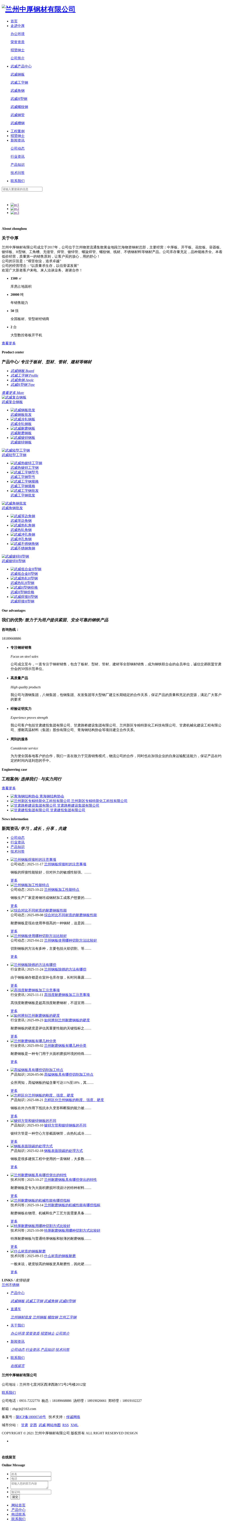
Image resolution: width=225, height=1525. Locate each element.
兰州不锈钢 (10, 1285)
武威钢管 (18, 115)
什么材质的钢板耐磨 (60, 1256)
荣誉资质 (18, 42)
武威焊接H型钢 (22, 601)
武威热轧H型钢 (22, 583)
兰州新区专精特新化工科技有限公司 (99, 801)
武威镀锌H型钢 (13, 561)
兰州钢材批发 (21, 1317)
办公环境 (18, 34)
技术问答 (18, 173)
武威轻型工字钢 (14, 455)
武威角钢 (18, 90)
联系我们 (18, 181)
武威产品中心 (21, 66)
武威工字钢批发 (23, 495)
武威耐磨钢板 (21, 433)
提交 (15, 1496)
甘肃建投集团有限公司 (67, 810)
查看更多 (9, 343)
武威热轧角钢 (21, 530)
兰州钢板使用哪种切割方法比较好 (70, 940)
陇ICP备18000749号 (31, 1417)
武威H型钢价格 (22, 592)
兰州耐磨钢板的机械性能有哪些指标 (72, 1205)
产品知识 (18, 164)
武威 (42, 1425)
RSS (65, 1425)
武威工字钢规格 (23, 486)
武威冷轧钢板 (21, 424)
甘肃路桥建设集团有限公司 (78, 805)
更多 (14, 880)
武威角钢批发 (12, 508)
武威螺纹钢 (19, 107)
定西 (33, 1425)
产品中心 (18, 1293)
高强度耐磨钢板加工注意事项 (67, 995)
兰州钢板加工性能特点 (61, 889)
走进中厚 (18, 26)
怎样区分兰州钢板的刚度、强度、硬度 (74, 1100)
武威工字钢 (19, 82)
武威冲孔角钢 (21, 539)
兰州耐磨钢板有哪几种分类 (65, 1045)
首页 (14, 21)
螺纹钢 (52, 1317)
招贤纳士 (18, 50)
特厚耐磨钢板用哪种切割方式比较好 (72, 1230)
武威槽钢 (18, 123)
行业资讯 (18, 156)
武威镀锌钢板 (21, 442)
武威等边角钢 (21, 521)
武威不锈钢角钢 (23, 548)
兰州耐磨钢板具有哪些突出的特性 (70, 1179)
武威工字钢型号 (23, 477)
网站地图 (54, 1425)
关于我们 (18, 1325)
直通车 (16, 1309)
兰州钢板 (40, 1317)
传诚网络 (73, 1417)
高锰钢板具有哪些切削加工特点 (68, 1074)
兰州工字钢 (67, 1317)
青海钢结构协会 (52, 796)
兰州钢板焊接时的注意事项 (65, 864)
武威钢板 (18, 74)
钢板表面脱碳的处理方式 (63, 1151)
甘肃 (24, 1425)
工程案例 (18, 131)
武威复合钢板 (12, 402)
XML (74, 1425)
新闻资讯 (18, 140)
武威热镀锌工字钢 (25, 467)
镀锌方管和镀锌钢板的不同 (65, 1125)
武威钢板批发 (21, 414)
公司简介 (18, 58)
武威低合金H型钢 (24, 574)
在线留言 (18, 1366)
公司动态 (18, 148)
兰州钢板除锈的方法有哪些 (65, 969)
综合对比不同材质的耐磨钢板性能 (70, 915)
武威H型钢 (19, 99)
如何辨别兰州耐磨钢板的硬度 (67, 1020)
